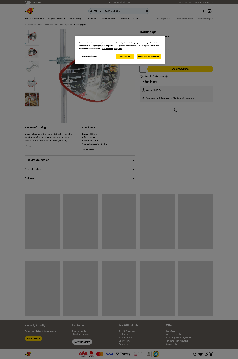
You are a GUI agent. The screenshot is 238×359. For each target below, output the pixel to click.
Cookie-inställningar (90, 56)
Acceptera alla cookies (148, 56)
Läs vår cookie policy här (112, 48)
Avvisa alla (125, 56)
